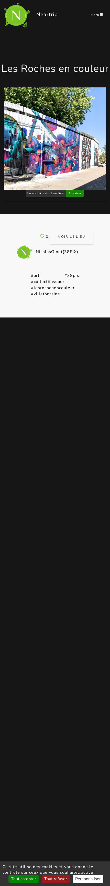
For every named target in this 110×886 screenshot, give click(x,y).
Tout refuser (55, 879)
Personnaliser (88, 879)
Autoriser (74, 193)
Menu (95, 15)
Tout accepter (23, 879)
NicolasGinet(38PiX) (56, 252)
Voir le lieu (71, 236)
